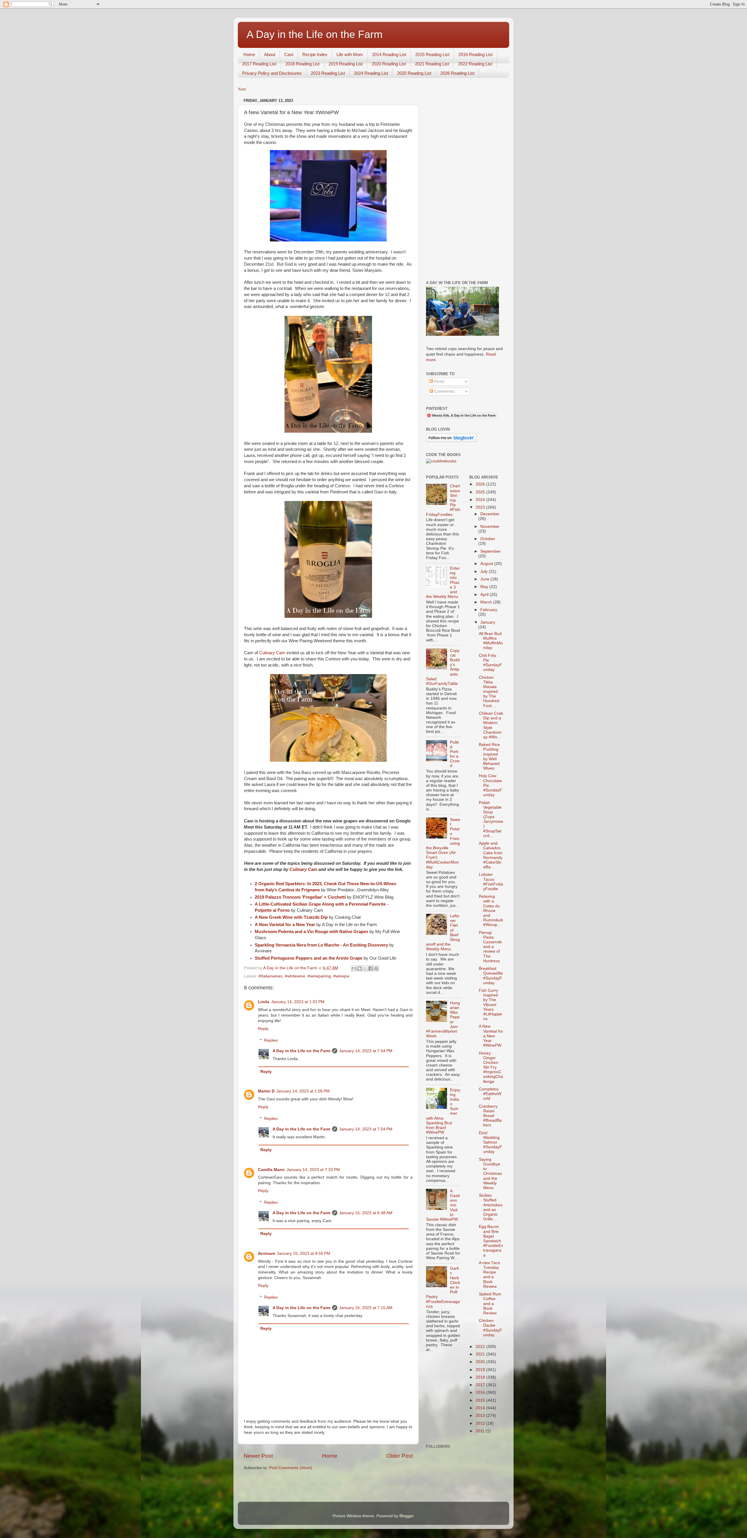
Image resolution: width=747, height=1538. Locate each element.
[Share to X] (365, 968)
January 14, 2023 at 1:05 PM (303, 1091)
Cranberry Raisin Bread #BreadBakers (490, 1116)
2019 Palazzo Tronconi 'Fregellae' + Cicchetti (300, 897)
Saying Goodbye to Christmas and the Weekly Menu (490, 1173)
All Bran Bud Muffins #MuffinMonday (491, 640)
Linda (263, 1002)
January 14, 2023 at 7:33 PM (313, 1170)
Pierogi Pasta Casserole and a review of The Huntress (490, 946)
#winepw (341, 976)
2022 (481, 1346)
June (485, 579)
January (487, 622)
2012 (481, 1423)
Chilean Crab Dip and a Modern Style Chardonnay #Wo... (491, 725)
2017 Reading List (259, 63)
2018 (481, 1377)
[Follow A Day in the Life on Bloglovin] (451, 441)
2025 (481, 492)
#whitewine (295, 976)
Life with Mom (349, 54)
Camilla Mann (271, 1170)
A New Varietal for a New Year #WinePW (491, 1036)
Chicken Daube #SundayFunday (490, 1327)
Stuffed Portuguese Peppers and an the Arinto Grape (308, 958)
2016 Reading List (475, 54)
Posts (438, 381)
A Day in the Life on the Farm (315, 34)
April (485, 594)
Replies (271, 1040)
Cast (288, 54)
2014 (481, 1408)
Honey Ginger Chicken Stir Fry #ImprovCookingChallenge (491, 1067)
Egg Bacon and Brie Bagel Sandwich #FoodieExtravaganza (491, 1240)
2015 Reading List (432, 54)
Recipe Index (314, 54)
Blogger (406, 1516)
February (488, 610)
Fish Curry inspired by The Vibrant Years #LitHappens (490, 1004)
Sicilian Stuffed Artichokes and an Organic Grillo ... (490, 1207)
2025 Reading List (414, 73)
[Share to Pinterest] (376, 968)
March (486, 602)
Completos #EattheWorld (490, 1094)
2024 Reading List (371, 73)
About (269, 54)
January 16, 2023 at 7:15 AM (365, 1308)
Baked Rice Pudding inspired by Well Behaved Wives (489, 756)
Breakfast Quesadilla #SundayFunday (491, 975)
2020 (481, 1362)
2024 (481, 499)
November (490, 526)
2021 (481, 1354)
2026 (481, 484)
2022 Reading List (475, 63)
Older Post (399, 1456)
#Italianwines (270, 976)
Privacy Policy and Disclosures (272, 73)
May (484, 586)
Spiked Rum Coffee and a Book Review (490, 1303)
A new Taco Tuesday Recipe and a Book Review (489, 1275)
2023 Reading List (328, 73)
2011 (481, 1431)
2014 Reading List (389, 54)
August (487, 563)
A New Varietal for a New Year (285, 924)
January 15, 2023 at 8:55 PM (303, 1253)
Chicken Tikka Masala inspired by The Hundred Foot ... (489, 691)
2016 (481, 1392)
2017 (481, 1385)
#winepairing (319, 976)
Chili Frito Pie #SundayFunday (490, 662)
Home (249, 54)
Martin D (266, 1091)
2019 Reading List (346, 63)
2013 (481, 1415)
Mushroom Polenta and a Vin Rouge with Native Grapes (311, 931)
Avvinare (266, 1253)
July (484, 571)
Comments (443, 391)
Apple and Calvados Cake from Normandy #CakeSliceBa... (490, 855)
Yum (242, 89)
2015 (481, 1400)
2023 (481, 507)
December (490, 514)
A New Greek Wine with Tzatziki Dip (291, 917)
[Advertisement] (464, 184)
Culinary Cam (272, 652)
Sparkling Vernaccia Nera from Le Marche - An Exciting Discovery (321, 945)
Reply (263, 1029)
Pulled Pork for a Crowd (455, 754)
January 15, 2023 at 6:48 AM (365, 1213)
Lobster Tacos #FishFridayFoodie (491, 881)
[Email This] (354, 968)
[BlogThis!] (359, 968)
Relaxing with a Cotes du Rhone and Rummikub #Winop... (491, 910)
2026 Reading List (457, 73)
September (490, 551)
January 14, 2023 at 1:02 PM (297, 1002)
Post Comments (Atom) (290, 1468)
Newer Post (258, 1456)
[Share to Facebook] (371, 968)
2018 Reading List (302, 63)
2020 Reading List (389, 63)
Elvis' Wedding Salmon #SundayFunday (490, 1142)
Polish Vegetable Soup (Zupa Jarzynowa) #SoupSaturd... (491, 819)
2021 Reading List (432, 63)
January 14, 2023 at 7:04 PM (365, 1051)
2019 (481, 1370)
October (487, 539)
